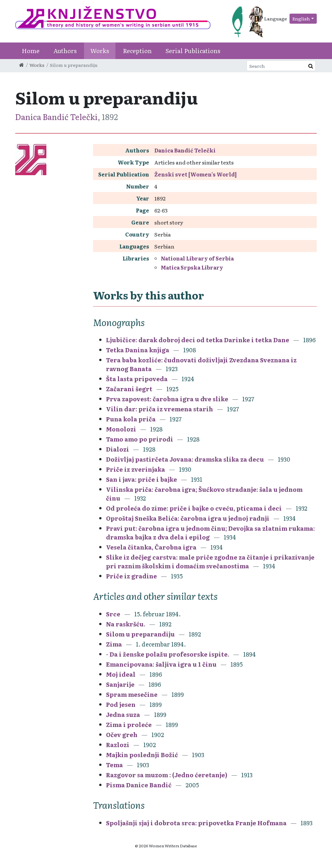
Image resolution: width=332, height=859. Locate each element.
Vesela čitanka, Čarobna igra (151, 547)
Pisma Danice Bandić (139, 784)
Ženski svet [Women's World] (195, 174)
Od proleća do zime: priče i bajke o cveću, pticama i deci (194, 508)
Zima (114, 644)
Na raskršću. (125, 624)
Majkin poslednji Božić (142, 754)
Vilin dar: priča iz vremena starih (159, 409)
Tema (114, 764)
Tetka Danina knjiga (137, 349)
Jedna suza (123, 714)
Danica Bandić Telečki (56, 116)
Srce (113, 614)
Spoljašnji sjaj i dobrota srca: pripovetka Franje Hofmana (196, 822)
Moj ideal (121, 674)
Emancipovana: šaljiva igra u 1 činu (161, 664)
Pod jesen (121, 704)
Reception (137, 50)
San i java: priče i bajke (141, 479)
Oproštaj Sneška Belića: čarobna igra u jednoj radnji (187, 518)
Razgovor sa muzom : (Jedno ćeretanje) (166, 774)
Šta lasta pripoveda (137, 378)
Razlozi (117, 744)
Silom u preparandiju (140, 634)
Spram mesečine (132, 694)
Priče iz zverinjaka (135, 469)
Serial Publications (193, 50)
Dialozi (117, 449)
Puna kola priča (131, 419)
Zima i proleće (129, 724)
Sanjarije (120, 684)
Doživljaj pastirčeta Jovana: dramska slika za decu (185, 459)
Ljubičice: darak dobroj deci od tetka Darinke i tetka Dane (197, 339)
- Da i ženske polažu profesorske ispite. (167, 654)
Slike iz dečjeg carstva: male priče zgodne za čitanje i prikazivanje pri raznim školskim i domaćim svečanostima (210, 561)
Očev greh (121, 734)
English (301, 18)
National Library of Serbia (197, 258)
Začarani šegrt (129, 388)
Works (99, 50)
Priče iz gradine (131, 576)
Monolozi (121, 429)
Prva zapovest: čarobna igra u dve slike (167, 398)
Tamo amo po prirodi (139, 439)
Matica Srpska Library (192, 267)
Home (31, 50)
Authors (65, 50)
